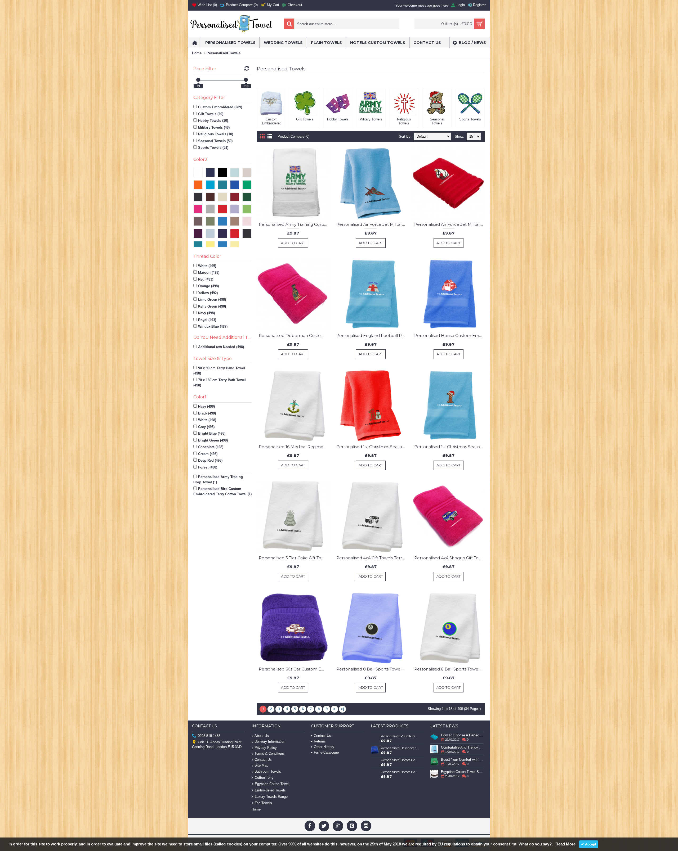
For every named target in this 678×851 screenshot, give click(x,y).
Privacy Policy (266, 748)
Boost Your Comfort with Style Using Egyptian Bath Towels (462, 760)
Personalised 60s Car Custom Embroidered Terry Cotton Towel (294, 669)
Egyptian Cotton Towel (272, 784)
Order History (324, 747)
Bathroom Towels (268, 771)
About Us (262, 736)
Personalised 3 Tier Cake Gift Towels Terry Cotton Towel (294, 557)
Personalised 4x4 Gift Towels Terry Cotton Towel (371, 557)
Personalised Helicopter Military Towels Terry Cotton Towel (399, 748)
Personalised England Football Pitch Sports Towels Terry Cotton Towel (371, 335)
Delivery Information (270, 742)
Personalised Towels (223, 53)
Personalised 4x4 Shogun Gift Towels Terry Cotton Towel (449, 557)
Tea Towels (263, 803)
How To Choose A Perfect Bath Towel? (462, 735)
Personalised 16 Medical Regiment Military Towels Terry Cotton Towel (294, 446)
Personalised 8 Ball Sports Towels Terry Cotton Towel (371, 669)
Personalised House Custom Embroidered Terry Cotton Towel (449, 335)
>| (342, 709)
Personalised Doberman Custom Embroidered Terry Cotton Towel (294, 335)
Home (197, 53)
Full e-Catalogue (326, 752)
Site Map (261, 765)
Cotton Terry (264, 778)
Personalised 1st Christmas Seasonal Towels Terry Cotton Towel (371, 446)
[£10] (246, 80)
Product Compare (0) (293, 136)
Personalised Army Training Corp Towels (294, 224)
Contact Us (263, 760)
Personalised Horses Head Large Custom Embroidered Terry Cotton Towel (399, 772)
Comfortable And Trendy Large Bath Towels (462, 747)
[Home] (194, 42)
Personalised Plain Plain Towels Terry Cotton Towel (399, 736)
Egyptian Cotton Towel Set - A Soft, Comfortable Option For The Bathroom (462, 772)
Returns (320, 741)
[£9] (198, 80)
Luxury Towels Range (271, 797)
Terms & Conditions (270, 753)
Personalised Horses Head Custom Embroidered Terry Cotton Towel (399, 760)
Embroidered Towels (270, 790)
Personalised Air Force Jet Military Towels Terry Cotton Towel (371, 224)
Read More (565, 844)
